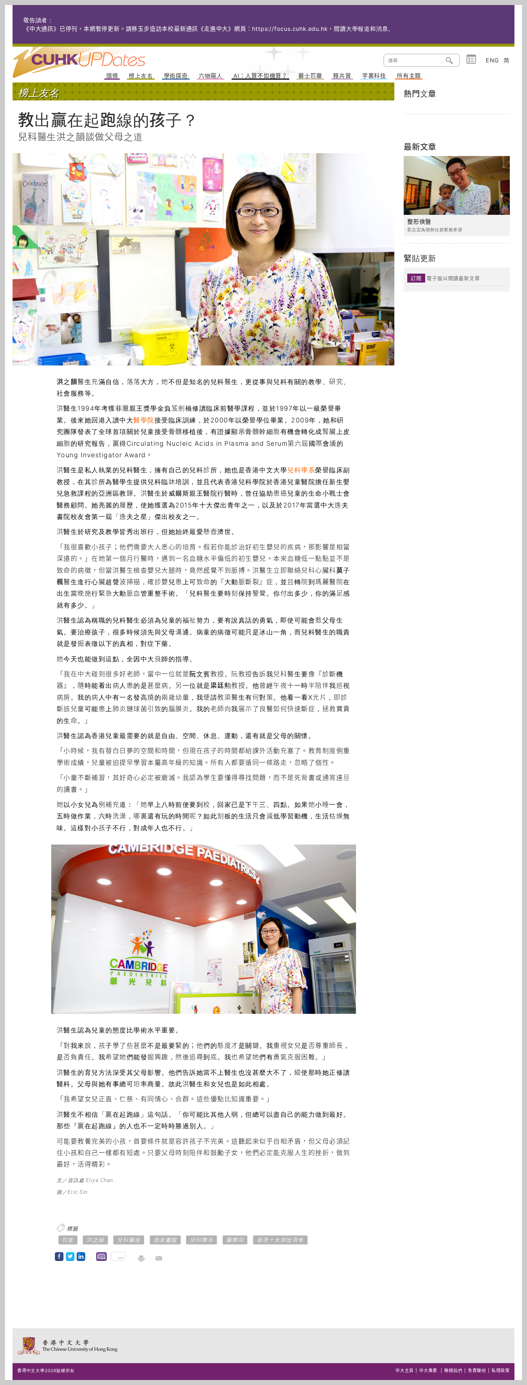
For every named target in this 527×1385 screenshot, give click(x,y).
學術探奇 (176, 76)
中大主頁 (404, 1370)
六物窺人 (211, 76)
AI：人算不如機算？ (260, 76)
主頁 (92, 57)
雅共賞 (342, 76)
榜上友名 (141, 76)
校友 (68, 1240)
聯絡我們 (453, 1370)
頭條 (112, 76)
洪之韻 (95, 1240)
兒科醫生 (129, 1240)
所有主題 (409, 76)
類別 (471, 59)
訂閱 (416, 278)
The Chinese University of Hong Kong (68, 1346)
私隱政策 (501, 1370)
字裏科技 (374, 76)
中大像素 (428, 1370)
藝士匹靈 (310, 76)
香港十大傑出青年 (280, 1240)
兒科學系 (301, 470)
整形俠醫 (419, 221)
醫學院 (144, 420)
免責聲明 (477, 1370)
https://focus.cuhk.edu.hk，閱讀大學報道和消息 (320, 28)
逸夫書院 (165, 1240)
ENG (492, 60)
